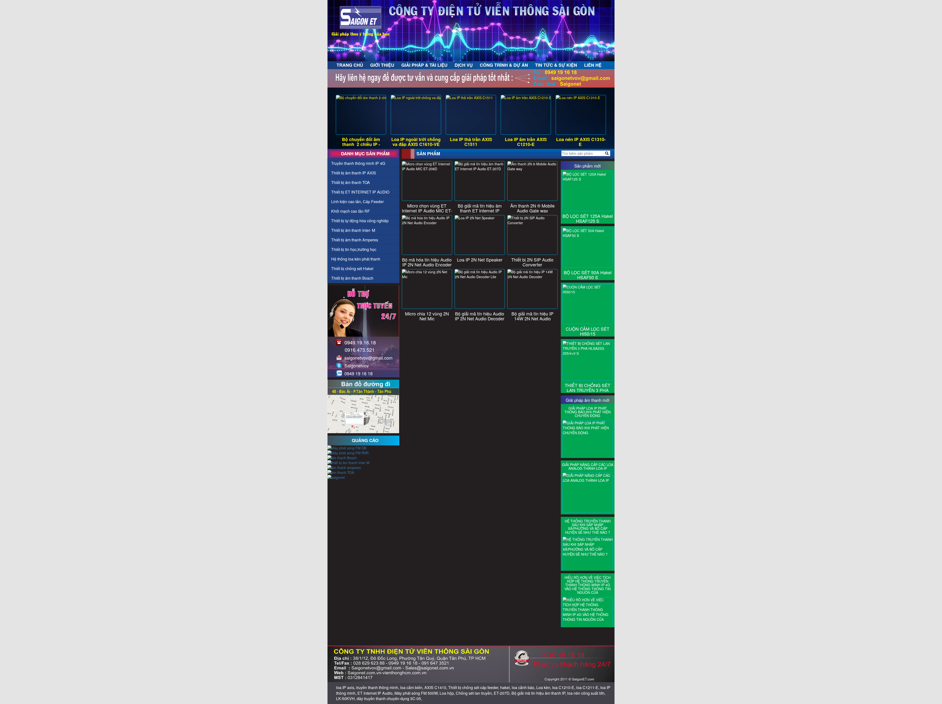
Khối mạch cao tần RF (350, 211)
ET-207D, (502, 693)
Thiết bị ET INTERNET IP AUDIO (360, 192)
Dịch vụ (464, 65)
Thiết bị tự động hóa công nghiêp (360, 220)
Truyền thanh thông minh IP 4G (358, 163)
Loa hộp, (448, 693)
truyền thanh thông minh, (378, 687)
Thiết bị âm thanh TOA (350, 182)
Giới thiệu (382, 65)
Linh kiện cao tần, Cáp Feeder (357, 201)
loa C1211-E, (588, 687)
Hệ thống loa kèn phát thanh (355, 259)
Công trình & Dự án (504, 65)
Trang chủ (350, 65)
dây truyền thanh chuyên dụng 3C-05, (389, 698)
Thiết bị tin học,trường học (353, 249)
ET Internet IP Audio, (375, 693)
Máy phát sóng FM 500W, (417, 693)
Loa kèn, (544, 687)
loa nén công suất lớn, (586, 693)
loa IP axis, (346, 687)
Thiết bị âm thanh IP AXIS (353, 173)
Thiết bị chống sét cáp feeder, (474, 687)
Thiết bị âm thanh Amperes (354, 240)
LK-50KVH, (346, 698)
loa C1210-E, (564, 687)
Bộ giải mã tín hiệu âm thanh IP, (539, 693)
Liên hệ (593, 65)
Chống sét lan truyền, (475, 693)
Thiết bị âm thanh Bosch (352, 278)
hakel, (506, 687)
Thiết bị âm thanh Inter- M (353, 230)
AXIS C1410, (436, 687)
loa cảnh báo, (524, 687)
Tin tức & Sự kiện (556, 65)
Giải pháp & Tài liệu (424, 65)
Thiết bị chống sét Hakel (352, 268)
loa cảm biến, (412, 687)
